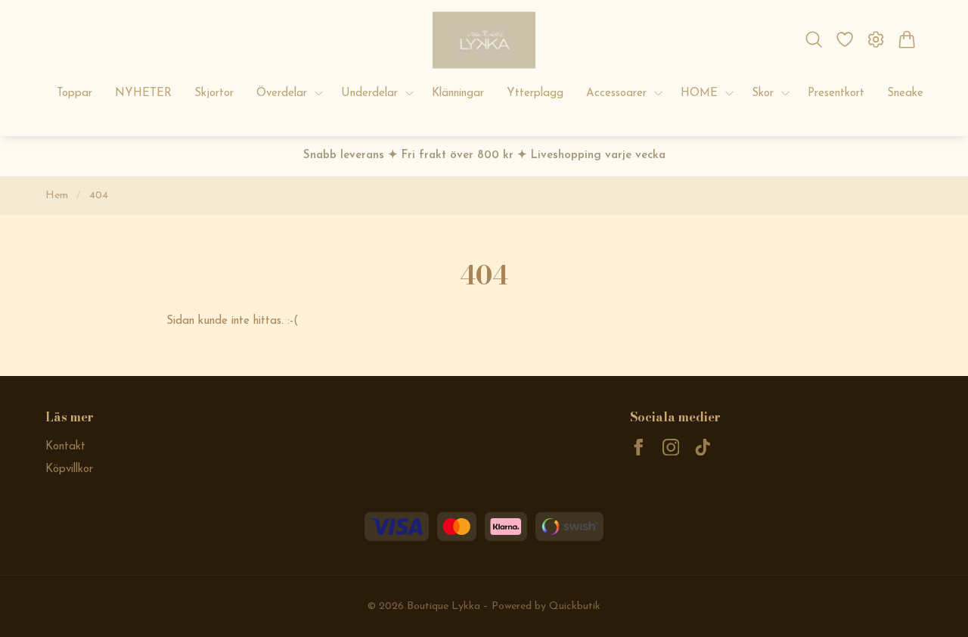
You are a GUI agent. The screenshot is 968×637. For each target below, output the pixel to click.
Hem (56, 195)
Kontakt (65, 446)
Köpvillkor (69, 469)
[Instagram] (671, 447)
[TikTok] (703, 447)
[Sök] (813, 39)
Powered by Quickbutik (546, 606)
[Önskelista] (844, 39)
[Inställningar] (876, 39)
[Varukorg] (907, 39)
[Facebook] (638, 447)
